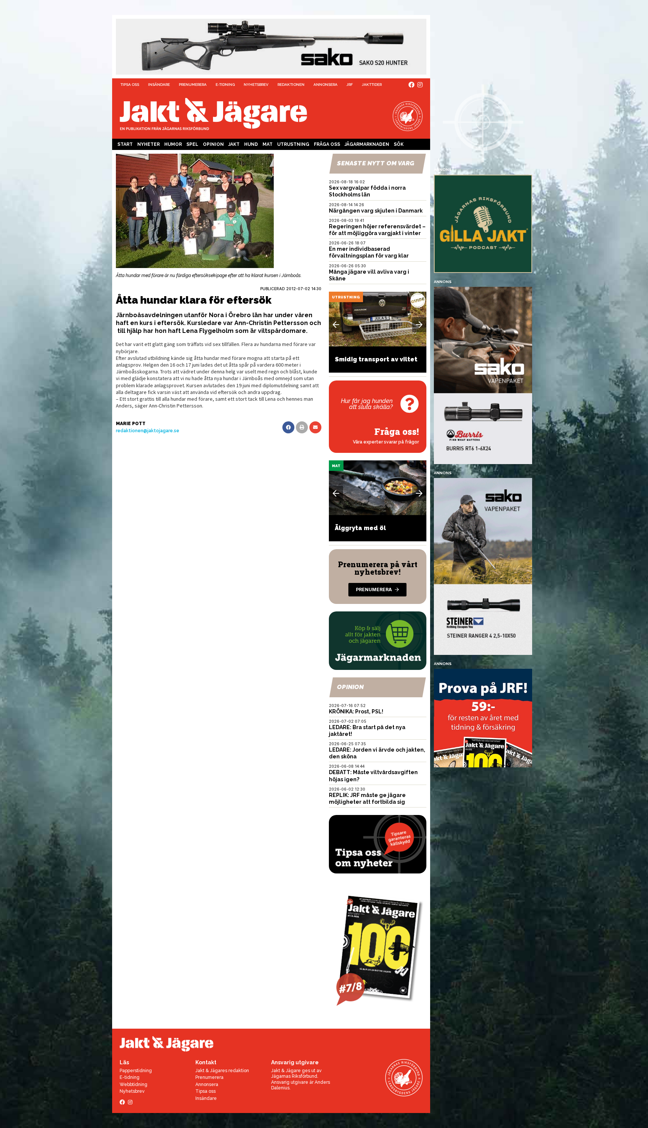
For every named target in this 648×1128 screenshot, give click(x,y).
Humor (173, 144)
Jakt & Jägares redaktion (222, 1070)
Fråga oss (327, 144)
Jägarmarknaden (367, 144)
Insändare (159, 84)
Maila (315, 427)
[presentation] (336, 324)
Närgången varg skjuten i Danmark (376, 211)
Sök (399, 144)
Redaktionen (291, 84)
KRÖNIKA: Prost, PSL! (356, 712)
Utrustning (293, 144)
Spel (192, 144)
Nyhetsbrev (256, 84)
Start (125, 144)
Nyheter (148, 144)
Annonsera (326, 84)
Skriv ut (302, 427)
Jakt (234, 144)
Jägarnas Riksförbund (294, 1076)
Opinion (213, 144)
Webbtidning (133, 1084)
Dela (288, 427)
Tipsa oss (129, 84)
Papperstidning (136, 1070)
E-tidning (225, 84)
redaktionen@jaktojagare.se (147, 430)
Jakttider (372, 84)
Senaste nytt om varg (375, 163)
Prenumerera (193, 84)
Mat (267, 144)
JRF (349, 84)
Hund (251, 144)
